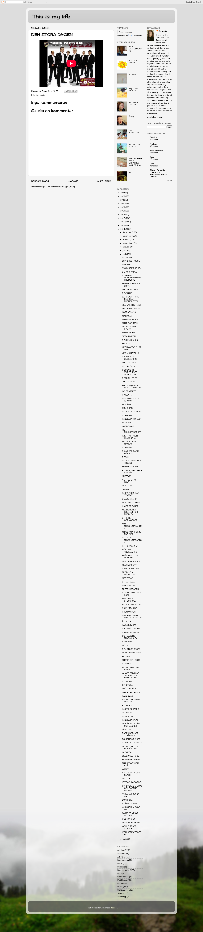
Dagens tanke (123, 870)
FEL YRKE (126, 656)
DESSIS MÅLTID (129, 499)
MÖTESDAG (127, 578)
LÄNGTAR (126, 730)
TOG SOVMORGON (131, 309)
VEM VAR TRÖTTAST (131, 305)
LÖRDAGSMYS (129, 312)
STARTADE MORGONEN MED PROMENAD (131, 277)
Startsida (73, 180)
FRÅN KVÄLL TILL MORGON (130, 556)
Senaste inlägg (40, 180)
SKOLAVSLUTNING (130, 756)
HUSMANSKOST (129, 612)
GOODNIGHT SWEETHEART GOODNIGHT (129, 372)
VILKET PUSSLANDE (131, 653)
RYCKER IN (127, 705)
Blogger (113, 908)
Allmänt (120, 850)
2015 (122, 225)
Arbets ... (121, 857)
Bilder (119, 863)
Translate (138, 36)
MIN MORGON (128, 333)
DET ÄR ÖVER (128, 366)
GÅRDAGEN (127, 685)
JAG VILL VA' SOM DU (134, 145)
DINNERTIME (128, 716)
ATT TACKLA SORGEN (132, 782)
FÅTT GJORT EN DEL (132, 605)
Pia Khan (154, 144)
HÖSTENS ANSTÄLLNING (130, 551)
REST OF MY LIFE (130, 569)
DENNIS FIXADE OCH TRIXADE (132, 462)
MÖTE (125, 646)
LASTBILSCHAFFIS (130, 709)
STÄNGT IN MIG (129, 804)
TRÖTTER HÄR (129, 689)
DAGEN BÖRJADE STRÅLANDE (130, 734)
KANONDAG (127, 696)
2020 (122, 207)
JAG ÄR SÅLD (128, 382)
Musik (42, 95)
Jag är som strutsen (134, 90)
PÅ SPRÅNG (127, 448)
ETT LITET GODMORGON (130, 519)
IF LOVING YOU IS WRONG (130, 400)
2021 (122, 204)
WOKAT (125, 769)
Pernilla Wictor (156, 150)
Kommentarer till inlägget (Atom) (61, 187)
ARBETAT (126, 476)
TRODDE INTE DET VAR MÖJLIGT (131, 747)
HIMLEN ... (127, 395)
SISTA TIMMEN (129, 336)
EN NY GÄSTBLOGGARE (135, 49)
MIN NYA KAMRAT (130, 320)
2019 (122, 211)
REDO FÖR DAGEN (131, 629)
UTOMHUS (127, 681)
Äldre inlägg (104, 180)
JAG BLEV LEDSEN (133, 104)
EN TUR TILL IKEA (130, 289)
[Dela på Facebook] (73, 91)
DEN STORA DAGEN (131, 649)
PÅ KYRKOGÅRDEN (131, 561)
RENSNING (127, 293)
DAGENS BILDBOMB (131, 412)
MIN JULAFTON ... (135, 131)
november (127, 236)
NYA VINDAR (127, 642)
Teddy (152, 157)
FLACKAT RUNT (129, 565)
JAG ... (132, 172)
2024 (122, 193)
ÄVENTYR (126, 621)
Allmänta (121, 854)
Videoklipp (121, 897)
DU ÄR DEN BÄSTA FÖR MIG (130, 452)
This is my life (51, 16)
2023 (122, 196)
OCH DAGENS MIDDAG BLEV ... (130, 637)
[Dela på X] (70, 91)
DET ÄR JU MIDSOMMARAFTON (132, 540)
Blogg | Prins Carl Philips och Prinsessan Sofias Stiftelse (158, 173)
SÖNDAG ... (127, 489)
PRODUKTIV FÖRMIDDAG (129, 573)
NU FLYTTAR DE (129, 608)
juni (124, 254)
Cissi (152, 164)
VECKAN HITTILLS (130, 353)
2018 (122, 215)
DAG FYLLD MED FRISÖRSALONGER (132, 616)
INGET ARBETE (129, 391)
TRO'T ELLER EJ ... (130, 363)
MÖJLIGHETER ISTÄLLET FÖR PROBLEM (130, 512)
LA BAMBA (126, 752)
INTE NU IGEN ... (129, 586)
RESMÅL (126, 457)
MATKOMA (127, 316)
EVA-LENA (126, 423)
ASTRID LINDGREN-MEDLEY (131, 701)
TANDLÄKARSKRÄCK (131, 419)
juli (124, 250)
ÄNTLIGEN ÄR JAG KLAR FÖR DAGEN (131, 386)
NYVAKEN (126, 664)
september (128, 243)
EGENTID (133, 75)
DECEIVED (127, 257)
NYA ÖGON (127, 415)
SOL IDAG (126, 344)
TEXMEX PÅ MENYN (131, 823)
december (127, 232)
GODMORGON (128, 819)
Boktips (120, 867)
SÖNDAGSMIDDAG (130, 467)
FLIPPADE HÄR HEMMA (129, 328)
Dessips (153, 137)
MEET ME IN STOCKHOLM (129, 600)
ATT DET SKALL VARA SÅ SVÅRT (132, 471)
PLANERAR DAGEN (131, 759)
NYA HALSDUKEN (130, 340)
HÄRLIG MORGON (130, 632)
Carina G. (163, 31)
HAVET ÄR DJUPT (130, 506)
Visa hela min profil (155, 117)
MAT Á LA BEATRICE (131, 692)
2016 (122, 222)
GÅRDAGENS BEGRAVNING (129, 358)
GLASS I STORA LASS (132, 743)
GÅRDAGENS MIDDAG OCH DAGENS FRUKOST (132, 788)
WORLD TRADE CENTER (129, 827)
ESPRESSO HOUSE (131, 261)
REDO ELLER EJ (129, 378)
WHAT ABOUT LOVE (131, 502)
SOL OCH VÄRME (133, 62)
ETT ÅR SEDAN (129, 582)
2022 (122, 200)
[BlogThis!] (68, 91)
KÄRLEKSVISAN (129, 625)
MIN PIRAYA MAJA (130, 323)
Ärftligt (131, 116)
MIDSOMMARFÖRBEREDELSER (132, 533)
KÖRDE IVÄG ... (129, 426)
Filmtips (120, 873)
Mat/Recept (122, 880)
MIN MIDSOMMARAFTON (132, 526)
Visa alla (169, 180)
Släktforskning (123, 890)
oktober (126, 239)
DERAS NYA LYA (129, 272)
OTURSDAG (127, 713)
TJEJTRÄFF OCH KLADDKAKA (130, 437)
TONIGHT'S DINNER (131, 739)
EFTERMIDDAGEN (130, 589)
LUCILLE (126, 779)
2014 (122, 229)
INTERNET (127, 265)
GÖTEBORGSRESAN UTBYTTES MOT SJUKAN (136, 161)
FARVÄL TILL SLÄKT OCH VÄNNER (131, 725)
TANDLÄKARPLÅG (130, 720)
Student (120, 893)
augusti (126, 247)
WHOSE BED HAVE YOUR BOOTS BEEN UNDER (130, 675)
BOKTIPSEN (127, 800)
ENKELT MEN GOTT (131, 660)
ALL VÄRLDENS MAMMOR (129, 443)
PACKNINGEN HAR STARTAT (130, 494)
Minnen (120, 883)
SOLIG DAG (127, 408)
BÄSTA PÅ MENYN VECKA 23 (130, 814)
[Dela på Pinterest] (76, 91)
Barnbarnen (122, 860)
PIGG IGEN (127, 486)
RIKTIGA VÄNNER (130, 546)
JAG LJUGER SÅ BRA (131, 268)
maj (124, 839)
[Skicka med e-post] (65, 91)
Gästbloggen (123, 877)
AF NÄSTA (126, 404)
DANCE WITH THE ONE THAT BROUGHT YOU (130, 299)
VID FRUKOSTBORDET (131, 431)
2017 (122, 218)
